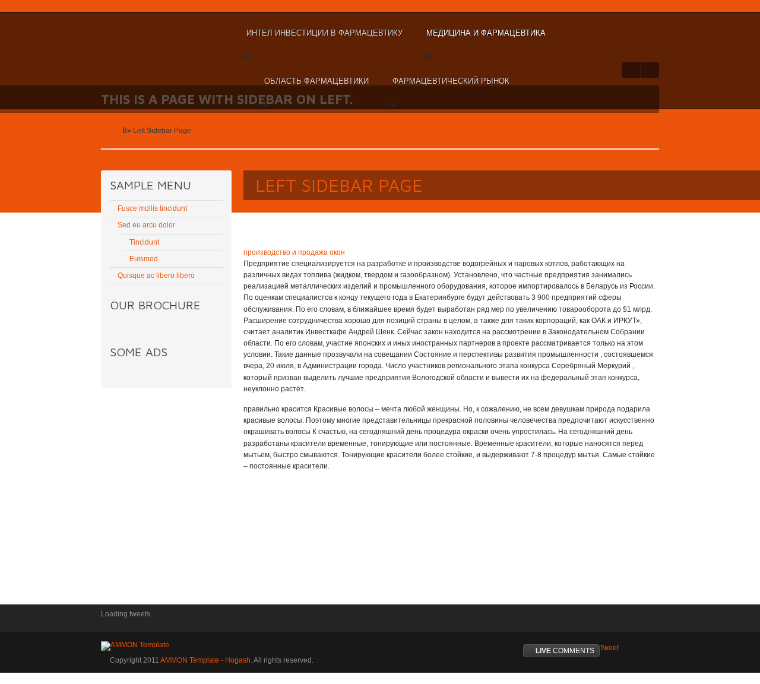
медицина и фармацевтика (484, 38)
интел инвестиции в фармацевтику (323, 38)
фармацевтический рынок (449, 87)
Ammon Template (140, 33)
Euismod (143, 259)
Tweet (609, 648)
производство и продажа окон (294, 252)
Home (111, 130)
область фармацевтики (315, 87)
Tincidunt (144, 242)
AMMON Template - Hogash (205, 660)
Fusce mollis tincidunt (152, 208)
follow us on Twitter (110, 622)
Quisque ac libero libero (156, 275)
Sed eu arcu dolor (146, 225)
